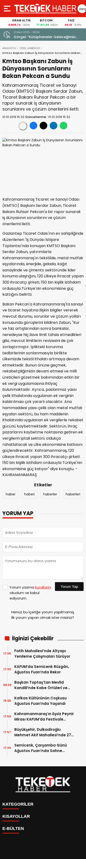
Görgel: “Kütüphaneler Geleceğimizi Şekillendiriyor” (44, 37)
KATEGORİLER (17, 804)
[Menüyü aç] (7, 8)
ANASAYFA (9, 48)
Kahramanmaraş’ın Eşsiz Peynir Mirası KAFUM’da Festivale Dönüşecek (44, 716)
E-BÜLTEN (13, 828)
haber (11, 494)
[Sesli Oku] (23, 126)
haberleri (73, 494)
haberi (29, 494)
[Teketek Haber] (45, 9)
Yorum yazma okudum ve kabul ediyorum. (30, 593)
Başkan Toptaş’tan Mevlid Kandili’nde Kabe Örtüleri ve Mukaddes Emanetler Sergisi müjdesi (41, 685)
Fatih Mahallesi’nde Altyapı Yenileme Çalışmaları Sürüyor (42, 653)
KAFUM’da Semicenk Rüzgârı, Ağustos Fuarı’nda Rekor (41, 669)
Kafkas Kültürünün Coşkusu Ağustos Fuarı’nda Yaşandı (40, 701)
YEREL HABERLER (29, 48)
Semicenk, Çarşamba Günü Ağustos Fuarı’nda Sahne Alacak (40, 748)
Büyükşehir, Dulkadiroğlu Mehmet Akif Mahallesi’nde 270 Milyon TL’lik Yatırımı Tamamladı (43, 732)
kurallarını (43, 587)
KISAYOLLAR (16, 816)
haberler (50, 494)
